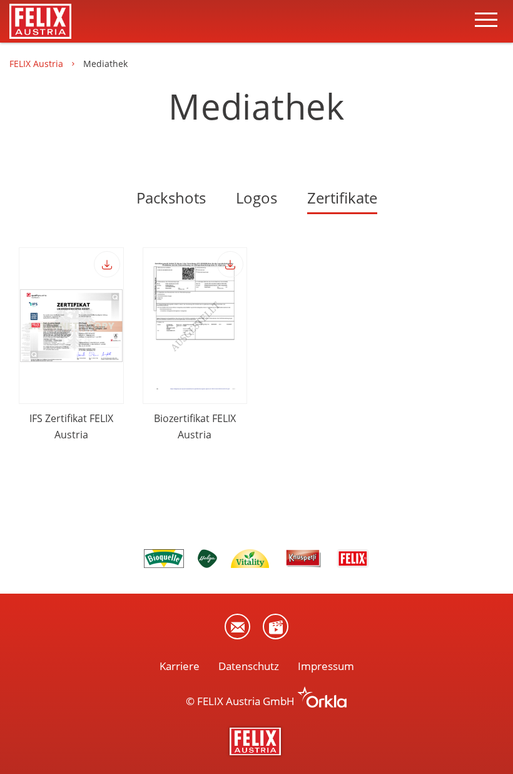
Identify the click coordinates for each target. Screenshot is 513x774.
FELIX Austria (37, 64)
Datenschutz (248, 666)
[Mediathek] (275, 626)
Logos (256, 197)
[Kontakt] (237, 626)
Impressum (326, 666)
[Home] (40, 21)
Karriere (180, 666)
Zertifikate (342, 197)
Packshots (171, 197)
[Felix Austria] (256, 741)
